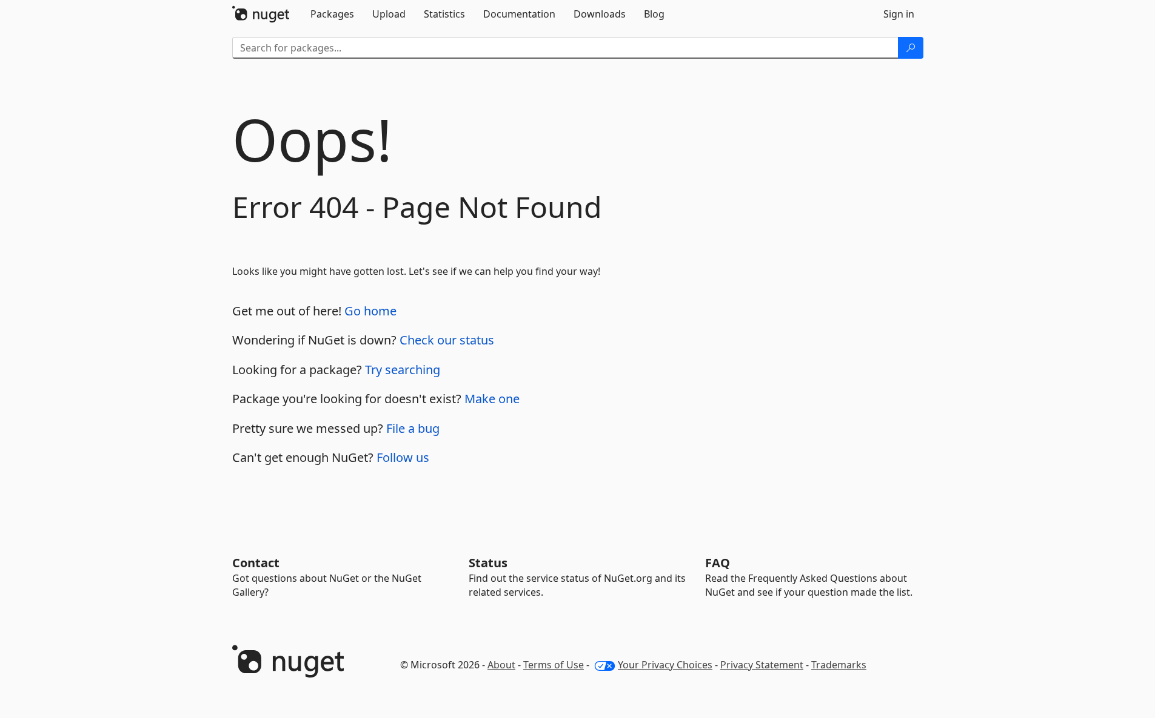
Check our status (447, 340)
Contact (256, 563)
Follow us (403, 457)
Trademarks (838, 664)
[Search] (910, 48)
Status (488, 563)
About (501, 664)
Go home (370, 311)
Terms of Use (553, 664)
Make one (492, 398)
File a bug (413, 428)
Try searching (402, 369)
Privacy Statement (761, 664)
